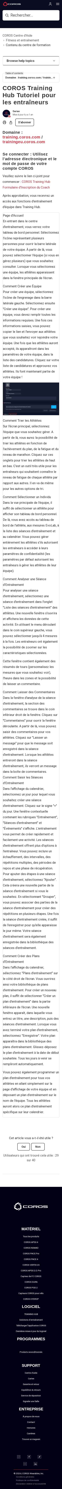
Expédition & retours (31, 1390)
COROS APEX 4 (31, 1242)
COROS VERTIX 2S (31, 1265)
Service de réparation (31, 1395)
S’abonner (24, 122)
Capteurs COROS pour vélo (31, 1293)
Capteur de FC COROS (31, 1276)
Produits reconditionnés (31, 1352)
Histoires (31, 1427)
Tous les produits (31, 1236)
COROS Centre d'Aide (17, 35)
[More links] (57, 4)
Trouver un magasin (31, 1439)
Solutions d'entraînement (31, 1320)
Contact (31, 1422)
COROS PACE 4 (31, 1259)
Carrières (31, 1433)
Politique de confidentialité (27, 1480)
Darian (16, 111)
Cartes (31, 1378)
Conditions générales (25, 1477)
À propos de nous (31, 1416)
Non (38, 1146)
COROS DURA (31, 1282)
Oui (23, 1146)
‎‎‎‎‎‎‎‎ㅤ (44, 1480)
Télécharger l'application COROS (31, 1325)
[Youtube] (27, 1463)
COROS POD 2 (31, 1287)
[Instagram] (20, 1456)
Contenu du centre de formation (28, 45)
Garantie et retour (31, 1384)
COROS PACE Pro (31, 1253)
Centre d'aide (31, 1373)
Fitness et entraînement (22, 40)
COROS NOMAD (31, 1248)
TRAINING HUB (31, 1314)
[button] (31, 60)
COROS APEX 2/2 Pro (31, 1270)
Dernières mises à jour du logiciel (31, 1331)
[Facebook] (31, 1456)
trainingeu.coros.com (24, 142)
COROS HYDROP (31, 1299)
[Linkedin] (37, 1463)
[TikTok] (41, 1456)
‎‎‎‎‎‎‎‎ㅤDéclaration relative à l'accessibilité (31, 1484)
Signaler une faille (31, 1401)
